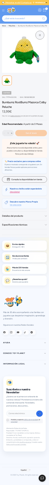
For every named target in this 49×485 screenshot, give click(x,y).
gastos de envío (15, 116)
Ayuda (6, 343)
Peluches (12, 26)
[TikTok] (26, 332)
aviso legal (14, 422)
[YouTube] (19, 332)
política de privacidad (30, 420)
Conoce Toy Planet (14, 353)
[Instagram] (12, 332)
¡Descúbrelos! (15, 192)
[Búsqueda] (43, 18)
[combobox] (24, 18)
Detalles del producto (12, 215)
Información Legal (14, 364)
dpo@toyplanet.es (25, 442)
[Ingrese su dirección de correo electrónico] (39, 414)
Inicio (4, 26)
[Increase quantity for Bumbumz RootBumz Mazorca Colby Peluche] (12, 133)
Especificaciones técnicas (14, 224)
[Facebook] (6, 332)
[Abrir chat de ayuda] (42, 478)
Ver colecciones (15, 205)
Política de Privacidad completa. (16, 444)
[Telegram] (33, 332)
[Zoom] (40, 35)
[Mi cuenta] (39, 10)
